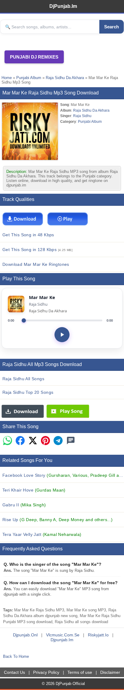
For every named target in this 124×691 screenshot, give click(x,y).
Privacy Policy (46, 672)
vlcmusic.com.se (62, 634)
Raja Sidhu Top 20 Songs (27, 392)
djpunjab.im (62, 639)
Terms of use (79, 672)
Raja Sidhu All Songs (23, 378)
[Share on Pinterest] (45, 441)
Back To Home (16, 656)
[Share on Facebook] (20, 441)
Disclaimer (110, 672)
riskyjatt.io (98, 634)
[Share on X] (32, 441)
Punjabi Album (28, 77)
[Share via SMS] (70, 441)
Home (7, 77)
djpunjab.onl (25, 634)
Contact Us (14, 672)
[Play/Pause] (62, 334)
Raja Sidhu (82, 116)
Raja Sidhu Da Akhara (65, 77)
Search (111, 26)
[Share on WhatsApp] (7, 441)
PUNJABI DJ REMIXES (34, 56)
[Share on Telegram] (58, 441)
